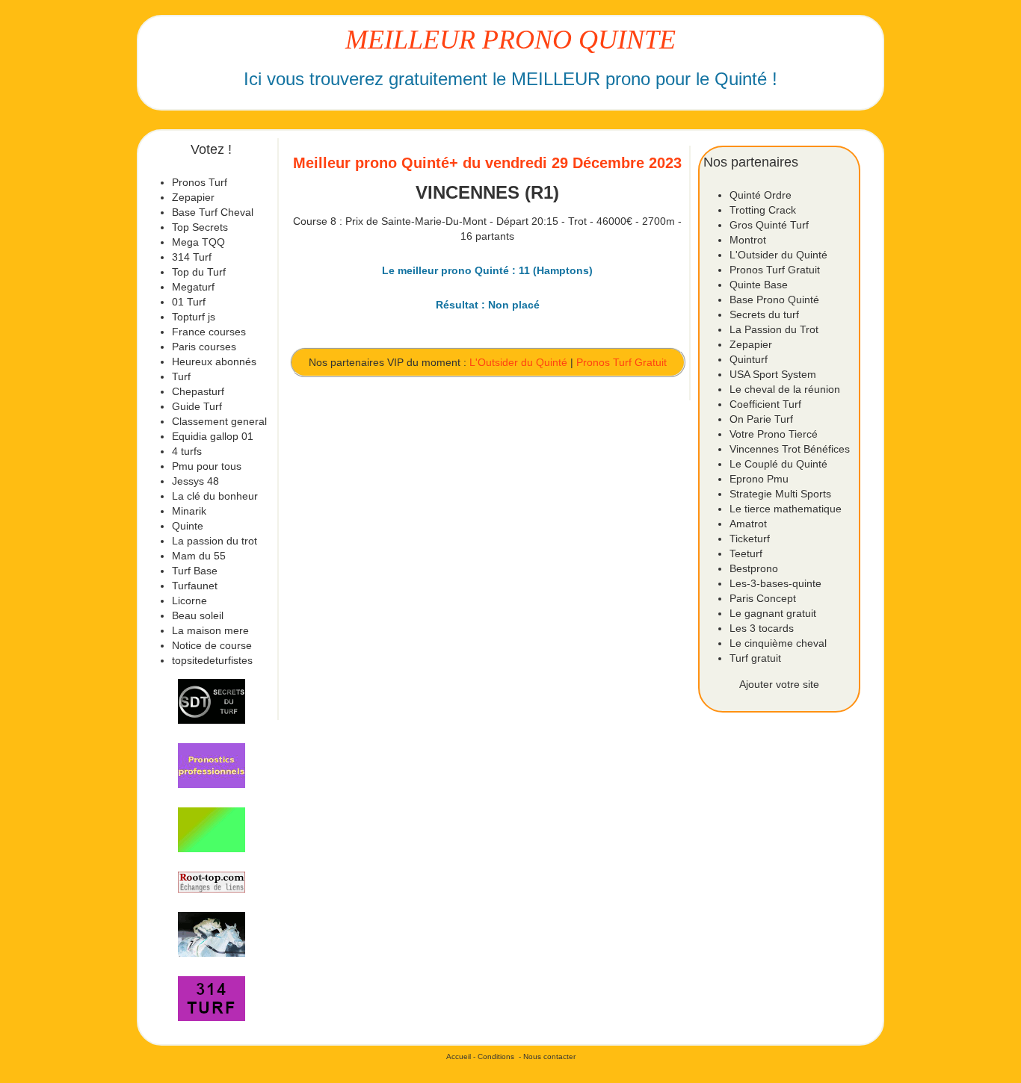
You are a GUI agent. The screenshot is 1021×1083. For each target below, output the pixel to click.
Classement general (219, 421)
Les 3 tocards (761, 628)
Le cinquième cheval (778, 643)
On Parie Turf (761, 419)
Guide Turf (197, 406)
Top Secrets (200, 227)
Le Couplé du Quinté (778, 464)
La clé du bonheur (215, 496)
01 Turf (189, 302)
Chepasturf (198, 391)
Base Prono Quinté (774, 299)
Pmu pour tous (206, 466)
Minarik (189, 511)
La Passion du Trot (773, 329)
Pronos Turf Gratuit (621, 362)
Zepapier (193, 197)
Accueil (458, 1056)
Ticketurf (749, 538)
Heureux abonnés (214, 361)
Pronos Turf (199, 182)
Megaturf (193, 287)
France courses (209, 332)
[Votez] (211, 701)
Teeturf (745, 553)
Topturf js (193, 317)
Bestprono (753, 568)
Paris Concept (762, 598)
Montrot (747, 240)
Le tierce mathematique (785, 509)
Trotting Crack (762, 210)
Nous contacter (549, 1056)
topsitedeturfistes (212, 660)
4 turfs (187, 451)
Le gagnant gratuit (772, 613)
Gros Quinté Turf (769, 225)
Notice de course (212, 645)
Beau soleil (197, 615)
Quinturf (748, 359)
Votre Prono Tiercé (773, 434)
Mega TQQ (198, 242)
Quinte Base (758, 285)
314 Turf (192, 257)
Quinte (187, 526)
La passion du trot (214, 541)
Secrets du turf (764, 314)
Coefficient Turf (765, 404)
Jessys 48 (195, 481)
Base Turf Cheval (212, 212)
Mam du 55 (199, 556)
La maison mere (210, 630)
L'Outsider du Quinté (518, 362)
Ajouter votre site (779, 684)
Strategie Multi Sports (780, 494)
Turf (181, 376)
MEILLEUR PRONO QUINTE (510, 40)
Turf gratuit (755, 658)
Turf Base (195, 571)
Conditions (496, 1056)
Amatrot (748, 524)
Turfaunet (195, 586)
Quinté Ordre (760, 195)
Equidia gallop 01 (212, 436)
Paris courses (204, 347)
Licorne (189, 600)
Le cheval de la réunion (784, 389)
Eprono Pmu (759, 479)
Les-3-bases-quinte (775, 583)
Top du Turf (199, 272)
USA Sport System (772, 374)
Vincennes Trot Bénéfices (789, 449)
